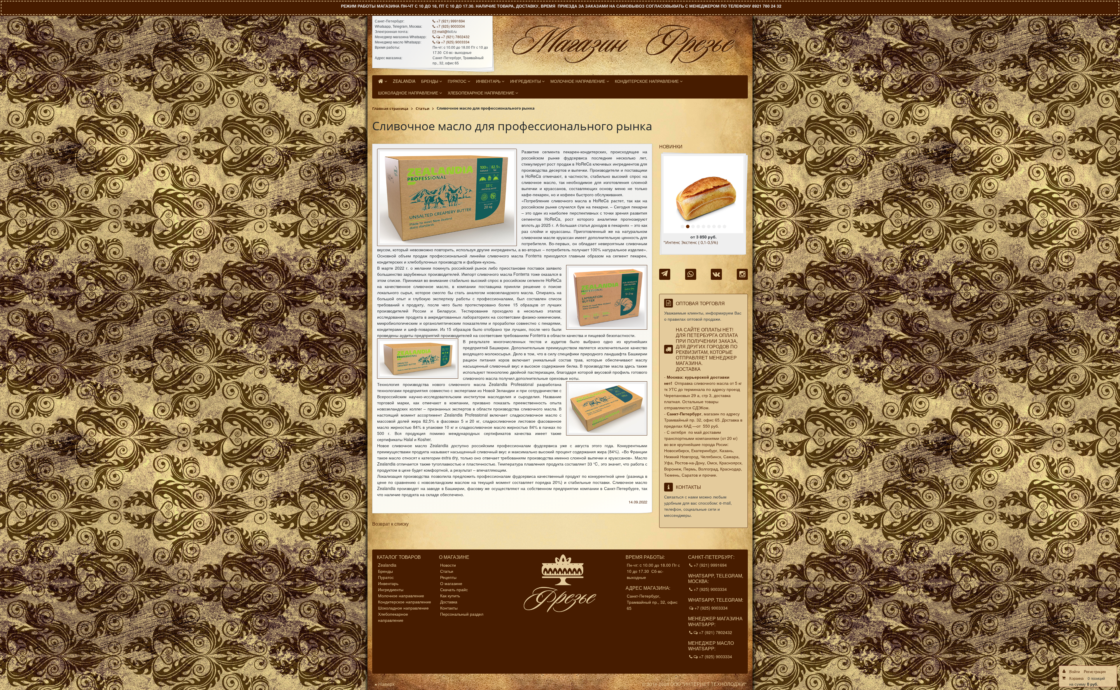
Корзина (1076, 678)
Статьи (446, 571)
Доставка (688, 369)
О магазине (451, 583)
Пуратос (386, 577)
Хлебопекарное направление (393, 617)
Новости (448, 565)
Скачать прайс (454, 589)
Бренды (385, 571)
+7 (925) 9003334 (450, 26)
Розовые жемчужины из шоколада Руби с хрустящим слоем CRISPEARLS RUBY (703, 245)
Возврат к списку (390, 523)
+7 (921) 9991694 (450, 20)
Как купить (450, 595)
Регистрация (1095, 671)
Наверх (386, 684)
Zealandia (387, 565)
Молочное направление (401, 595)
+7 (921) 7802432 (455, 36)
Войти (1074, 671)
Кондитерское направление (404, 602)
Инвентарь (388, 583)
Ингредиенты (390, 589)
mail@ (442, 31)
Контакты (449, 608)
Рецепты (448, 577)
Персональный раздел (461, 614)
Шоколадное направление (403, 608)
